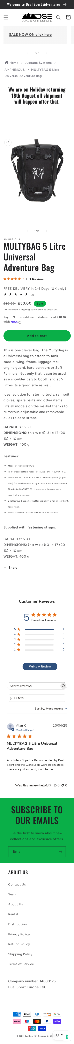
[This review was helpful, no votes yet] (55, 785)
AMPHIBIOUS (15, 70)
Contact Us (17, 884)
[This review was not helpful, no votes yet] (62, 785)
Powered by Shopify (48, 1036)
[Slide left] (27, 52)
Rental (13, 914)
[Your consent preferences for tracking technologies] (67, 1037)
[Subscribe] (61, 851)
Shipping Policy (20, 954)
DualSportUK (31, 1036)
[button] (5, 17)
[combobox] (51, 709)
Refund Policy (19, 944)
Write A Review (40, 667)
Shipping (24, 309)
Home (13, 63)
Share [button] (13, 567)
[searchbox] (33, 685)
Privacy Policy (19, 934)
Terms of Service (21, 964)
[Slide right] (46, 52)
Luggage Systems (38, 63)
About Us (15, 904)
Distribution (17, 924)
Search (13, 894)
